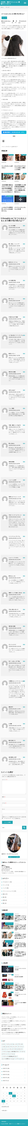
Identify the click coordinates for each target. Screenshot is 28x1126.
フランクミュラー (13, 1046)
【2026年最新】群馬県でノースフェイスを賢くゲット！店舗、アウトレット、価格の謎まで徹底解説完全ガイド (20, 954)
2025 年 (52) (6, 1071)
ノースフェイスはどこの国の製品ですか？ (11, 1051)
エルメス (4, 1049)
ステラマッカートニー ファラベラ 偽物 (20, 995)
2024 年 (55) (6, 1074)
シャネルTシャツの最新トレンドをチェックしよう (13, 1020)
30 (12, 22)
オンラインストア (6, 870)
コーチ (17, 1058)
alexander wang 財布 (19, 976)
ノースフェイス (8, 1044)
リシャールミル (11, 1053)
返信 (24, 225)
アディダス (20, 1044)
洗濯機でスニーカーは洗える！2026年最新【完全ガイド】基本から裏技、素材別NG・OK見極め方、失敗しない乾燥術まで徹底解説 (20, 987)
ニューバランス (9, 1049)
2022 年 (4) (6, 1080)
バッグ (6, 888)
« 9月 (3, 1110)
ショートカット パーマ (7, 868)
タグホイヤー (20, 1049)
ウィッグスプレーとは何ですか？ (10, 146)
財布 (5, 900)
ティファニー (21, 1046)
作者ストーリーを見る (14, 857)
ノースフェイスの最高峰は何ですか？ (10, 1056)
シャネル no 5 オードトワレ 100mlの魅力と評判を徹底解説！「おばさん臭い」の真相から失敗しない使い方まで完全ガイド (20, 945)
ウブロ (15, 1049)
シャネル (4, 1046)
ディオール (22, 1051)
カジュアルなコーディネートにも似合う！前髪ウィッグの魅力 (19, 167)
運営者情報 (4, 1121)
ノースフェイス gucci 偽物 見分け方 (20, 1003)
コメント (4, 779)
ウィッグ (4, 17)
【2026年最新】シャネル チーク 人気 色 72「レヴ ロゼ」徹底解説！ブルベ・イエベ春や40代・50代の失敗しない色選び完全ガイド (20, 918)
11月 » (5, 1110)
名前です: (4, 854)
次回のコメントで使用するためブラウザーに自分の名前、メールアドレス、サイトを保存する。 (14, 817)
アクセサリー (10, 196)
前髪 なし (4, 865)
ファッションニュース (8, 173)
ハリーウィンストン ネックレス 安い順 (20, 969)
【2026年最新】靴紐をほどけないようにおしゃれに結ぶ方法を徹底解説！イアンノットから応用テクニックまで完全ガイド (7, 188)
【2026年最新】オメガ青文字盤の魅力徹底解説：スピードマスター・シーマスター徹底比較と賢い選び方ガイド (20, 188)
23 (3, 1101)
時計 (25, 173)
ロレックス (15, 1044)
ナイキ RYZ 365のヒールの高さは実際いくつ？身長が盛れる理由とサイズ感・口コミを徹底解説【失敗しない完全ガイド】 (20, 928)
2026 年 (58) (6, 1068)
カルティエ (21, 1058)
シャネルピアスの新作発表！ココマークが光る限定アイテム (7, 209)
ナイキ (3, 1044)
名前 (3, 796)
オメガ (7, 1046)
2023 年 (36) (6, 1077)
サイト (3, 809)
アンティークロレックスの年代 (9, 1017)
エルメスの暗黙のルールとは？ (8, 1058)
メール (4, 803)
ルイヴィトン (4, 1053)
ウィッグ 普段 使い (6, 867)
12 (14, 1095)
